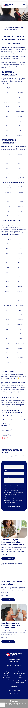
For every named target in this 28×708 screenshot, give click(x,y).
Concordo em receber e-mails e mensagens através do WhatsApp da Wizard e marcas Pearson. (14, 492)
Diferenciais (6, 677)
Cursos (6, 673)
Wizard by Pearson (19, 673)
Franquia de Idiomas (14, 690)
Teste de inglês (6, 679)
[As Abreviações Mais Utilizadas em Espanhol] (8, 4)
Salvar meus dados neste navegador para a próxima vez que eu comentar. (14, 500)
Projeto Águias (20, 682)
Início (4, 27)
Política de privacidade (19, 680)
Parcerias (19, 677)
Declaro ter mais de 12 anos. (13, 486)
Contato (14, 688)
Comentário (7, 477)
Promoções (20, 679)
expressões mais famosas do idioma (11, 393)
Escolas (6, 675)
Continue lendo (8, 558)
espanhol (8, 430)
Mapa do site (14, 693)
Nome (5, 464)
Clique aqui (4, 404)
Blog (8, 27)
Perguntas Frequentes (14, 692)
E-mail (5, 470)
